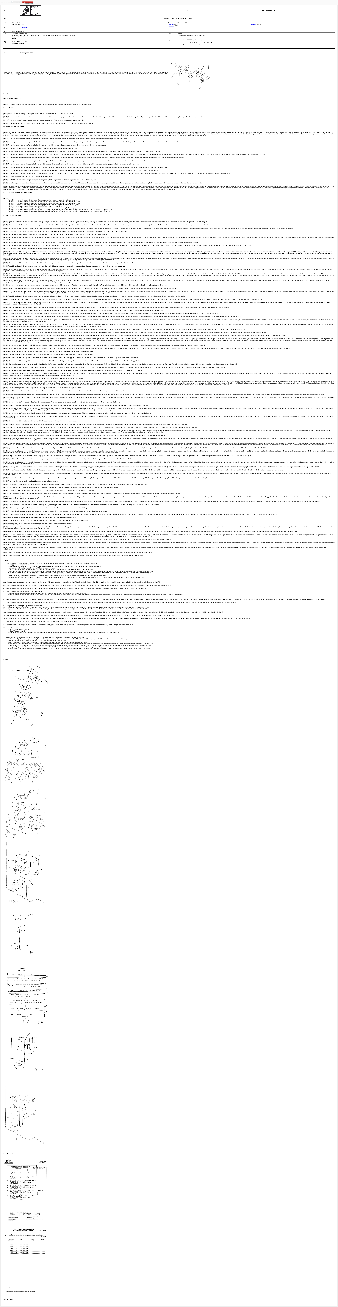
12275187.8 (25, 27)
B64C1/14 (171, 24)
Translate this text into (6, 2)
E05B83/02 (254, 24)
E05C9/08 (171, 26)
